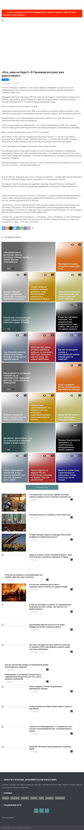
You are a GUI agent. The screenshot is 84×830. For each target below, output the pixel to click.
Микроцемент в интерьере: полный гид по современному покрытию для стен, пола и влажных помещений (17, 378)
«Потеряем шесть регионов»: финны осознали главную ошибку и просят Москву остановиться (18, 257)
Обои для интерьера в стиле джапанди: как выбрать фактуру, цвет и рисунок (69, 295)
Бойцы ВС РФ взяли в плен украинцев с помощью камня (68, 417)
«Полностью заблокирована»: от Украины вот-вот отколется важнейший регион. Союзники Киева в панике (50, 729)
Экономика (60, 798)
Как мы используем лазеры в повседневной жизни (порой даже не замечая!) (68, 354)
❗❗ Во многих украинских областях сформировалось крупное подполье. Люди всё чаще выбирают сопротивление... (39, 13)
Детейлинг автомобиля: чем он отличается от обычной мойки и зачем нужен (18, 440)
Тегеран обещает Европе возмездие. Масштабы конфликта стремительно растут (15, 295)
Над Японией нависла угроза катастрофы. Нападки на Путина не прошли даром (15, 355)
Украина (5, 79)
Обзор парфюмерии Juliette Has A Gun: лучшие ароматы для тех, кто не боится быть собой (14, 475)
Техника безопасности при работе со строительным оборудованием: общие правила (69, 445)
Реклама (25, 798)
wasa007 (17, 83)
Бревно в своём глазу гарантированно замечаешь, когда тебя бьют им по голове (68, 475)
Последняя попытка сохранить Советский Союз (68, 266)
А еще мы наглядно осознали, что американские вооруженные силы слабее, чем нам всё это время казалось (68, 323)
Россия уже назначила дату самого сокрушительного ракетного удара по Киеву (17, 320)
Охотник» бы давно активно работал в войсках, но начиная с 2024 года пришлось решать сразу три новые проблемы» (42, 353)
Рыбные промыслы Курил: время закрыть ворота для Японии (15, 417)
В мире (5, 798)
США (41, 798)
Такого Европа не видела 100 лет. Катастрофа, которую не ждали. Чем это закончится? (41, 475)
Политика (15, 798)
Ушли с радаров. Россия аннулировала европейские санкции (69, 387)
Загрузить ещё (42, 487)
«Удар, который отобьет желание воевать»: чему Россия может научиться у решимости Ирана (40, 293)
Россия (33, 798)
